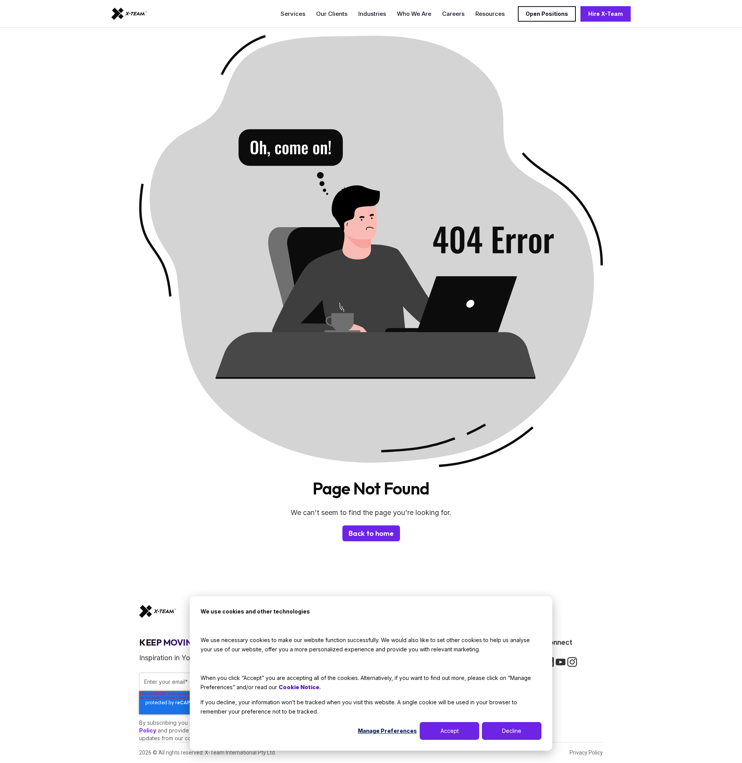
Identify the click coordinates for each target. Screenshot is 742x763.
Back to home (371, 533)
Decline (511, 730)
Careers (453, 13)
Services (293, 13)
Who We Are (414, 13)
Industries (372, 13)
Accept (450, 730)
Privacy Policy (586, 752)
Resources (490, 13)
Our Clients (331, 13)
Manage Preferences (387, 730)
